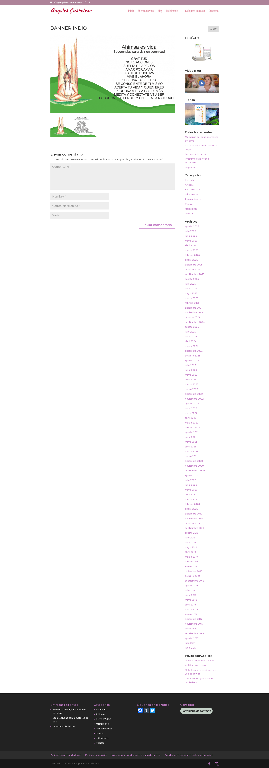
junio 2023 (191, 370)
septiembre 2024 (195, 322)
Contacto (214, 11)
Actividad (190, 180)
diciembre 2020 (194, 461)
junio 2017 (190, 647)
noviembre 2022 (194, 398)
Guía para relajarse (195, 11)
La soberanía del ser (196, 154)
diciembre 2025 (194, 264)
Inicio (131, 11)
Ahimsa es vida (146, 11)
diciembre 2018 (193, 571)
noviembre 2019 (194, 518)
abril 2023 (190, 379)
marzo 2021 (191, 451)
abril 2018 (190, 604)
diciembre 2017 (193, 619)
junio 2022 (191, 408)
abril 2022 (190, 418)
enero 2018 (191, 614)
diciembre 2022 (194, 394)
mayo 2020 (191, 489)
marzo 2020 (191, 499)
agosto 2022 (192, 403)
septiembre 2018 (194, 580)
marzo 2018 (191, 609)
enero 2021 (191, 456)
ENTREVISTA (192, 189)
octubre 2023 (192, 355)
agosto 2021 (191, 432)
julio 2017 (190, 643)
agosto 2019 (191, 532)
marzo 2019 (191, 556)
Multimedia (172, 11)
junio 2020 (191, 485)
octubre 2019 (192, 523)
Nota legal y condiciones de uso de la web (135, 755)
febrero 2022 (192, 427)
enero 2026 (191, 259)
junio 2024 (191, 336)
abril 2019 (190, 552)
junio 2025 (191, 288)
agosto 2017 (191, 638)
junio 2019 (190, 542)
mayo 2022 (191, 413)
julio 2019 (190, 537)
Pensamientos (193, 199)
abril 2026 (190, 245)
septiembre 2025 (194, 274)
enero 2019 (191, 566)
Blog (160, 11)
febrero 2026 (192, 255)
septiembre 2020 (195, 470)
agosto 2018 (191, 585)
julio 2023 (190, 365)
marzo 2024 (191, 346)
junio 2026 (191, 236)
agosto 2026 (192, 226)
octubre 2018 (192, 576)
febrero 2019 (192, 561)
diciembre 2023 (194, 350)
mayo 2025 (191, 293)
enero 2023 (191, 389)
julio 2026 (190, 231)
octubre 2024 (192, 317)
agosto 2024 (192, 327)
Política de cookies (195, 665)
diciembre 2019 (193, 513)
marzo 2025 (191, 298)
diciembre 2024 (194, 307)
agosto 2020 (192, 475)
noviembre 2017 (194, 623)
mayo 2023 (191, 374)
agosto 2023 (192, 360)
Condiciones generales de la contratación (189, 755)
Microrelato (191, 194)
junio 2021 (190, 437)
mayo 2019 (191, 547)
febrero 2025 (192, 303)
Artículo (189, 185)
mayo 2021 (191, 441)
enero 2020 (191, 508)
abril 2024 (190, 341)
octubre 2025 (192, 269)
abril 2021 (190, 446)
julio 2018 (190, 590)
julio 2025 (190, 283)
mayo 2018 (191, 599)
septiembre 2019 (194, 528)
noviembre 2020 (194, 465)
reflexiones (191, 208)
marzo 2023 (191, 384)
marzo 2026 (191, 250)
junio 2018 (190, 595)
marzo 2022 (191, 422)
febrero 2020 (192, 504)
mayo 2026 (191, 240)
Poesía (189, 204)
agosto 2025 (192, 279)
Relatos (189, 213)
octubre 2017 (192, 628)
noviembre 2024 (194, 312)
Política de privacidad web (200, 660)
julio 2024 (190, 331)
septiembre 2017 (194, 633)
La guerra (190, 167)
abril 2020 (190, 494)
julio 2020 (190, 480)
